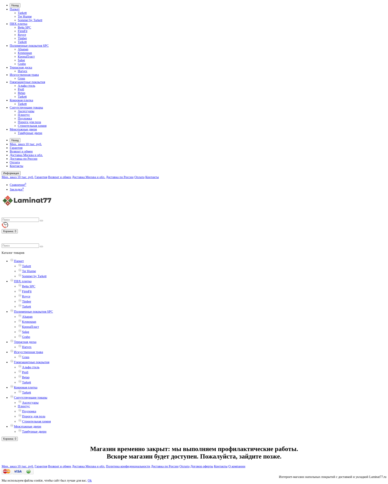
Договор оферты (201, 466)
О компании (236, 466)
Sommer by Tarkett (30, 20)
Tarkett (22, 13)
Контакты (16, 166)
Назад (15, 5)
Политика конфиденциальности (128, 466)
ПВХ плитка (18, 23)
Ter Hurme (25, 16)
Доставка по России (23, 158)
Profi (21, 89)
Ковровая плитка (21, 100)
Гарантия (16, 147)
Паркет (15, 9)
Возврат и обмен (21, 151)
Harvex (22, 71)
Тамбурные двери (30, 133)
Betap (21, 93)
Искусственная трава (24, 74)
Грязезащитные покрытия (27, 82)
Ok (90, 480)
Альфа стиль (26, 85)
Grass (21, 78)
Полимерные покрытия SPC (29, 45)
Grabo (22, 64)
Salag (21, 60)
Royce (22, 34)
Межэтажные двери (23, 129)
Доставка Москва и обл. (26, 155)
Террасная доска (21, 67)
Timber (22, 38)
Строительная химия (32, 125)
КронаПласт (26, 56)
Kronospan (25, 53)
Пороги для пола (29, 122)
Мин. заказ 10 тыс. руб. (26, 144)
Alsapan (23, 49)
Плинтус (24, 114)
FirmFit (22, 31)
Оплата (15, 162)
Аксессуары (26, 111)
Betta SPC (24, 27)
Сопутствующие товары (26, 107)
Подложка (25, 118)
